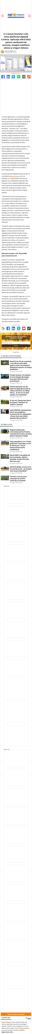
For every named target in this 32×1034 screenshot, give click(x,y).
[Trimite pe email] (23, 76)
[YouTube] (23, 328)
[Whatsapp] (18, 76)
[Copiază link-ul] (29, 76)
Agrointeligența (7, 1022)
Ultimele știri (6, 424)
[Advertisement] (16, 6)
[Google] (3, 328)
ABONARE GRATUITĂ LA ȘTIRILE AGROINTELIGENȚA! (16, 337)
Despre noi (6, 1018)
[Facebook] (3, 76)
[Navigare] (2, 15)
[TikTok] (29, 328)
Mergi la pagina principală (16, 1014)
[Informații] (29, 15)
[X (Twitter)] (13, 76)
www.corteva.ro (14, 176)
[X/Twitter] (18, 328)
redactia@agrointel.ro (22, 1028)
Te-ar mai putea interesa (11, 356)
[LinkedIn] (8, 76)
